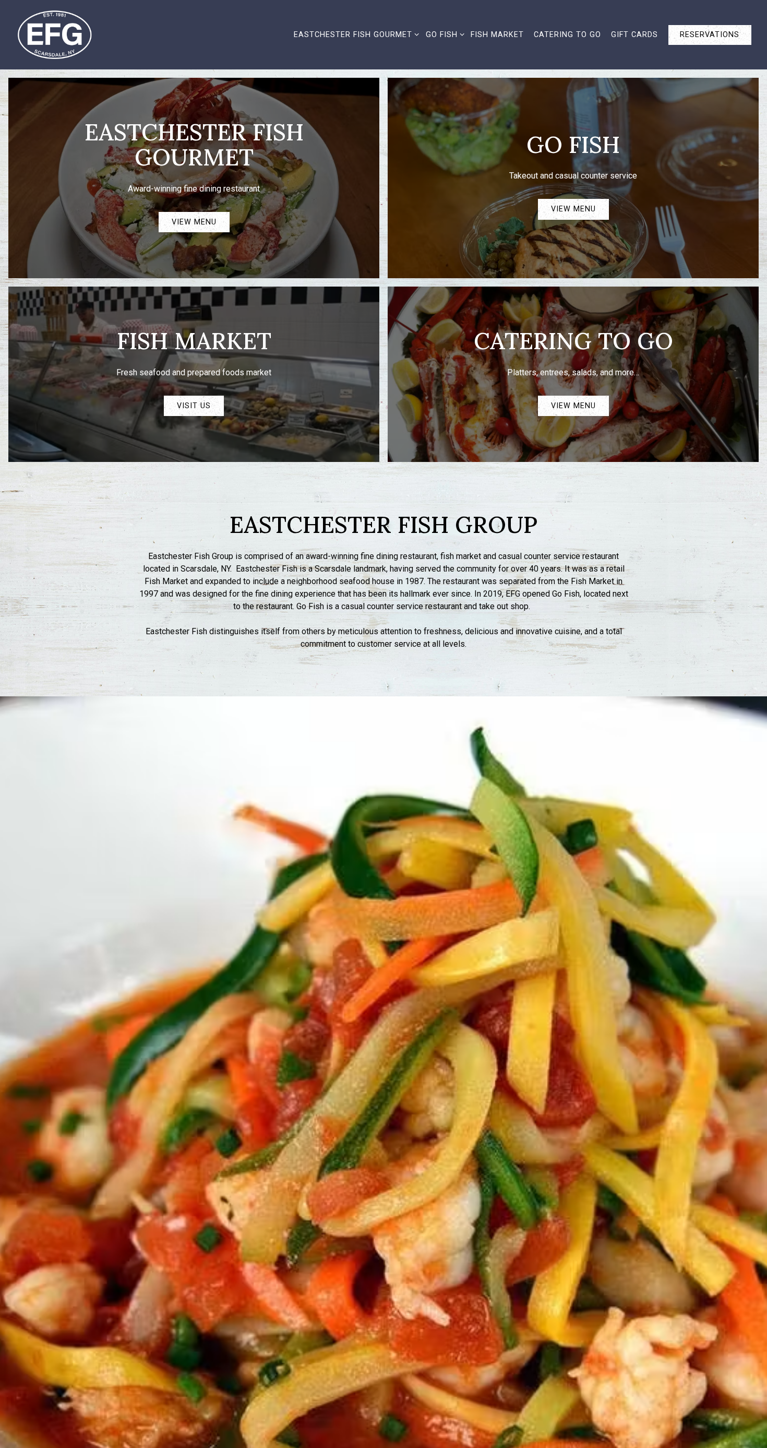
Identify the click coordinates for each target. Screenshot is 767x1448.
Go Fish (443, 34)
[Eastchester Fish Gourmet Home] (65, 34)
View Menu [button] (194, 222)
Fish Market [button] (497, 34)
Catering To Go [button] (567, 34)
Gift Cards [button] (634, 34)
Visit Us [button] (194, 405)
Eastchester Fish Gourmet (354, 34)
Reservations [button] (709, 34)
